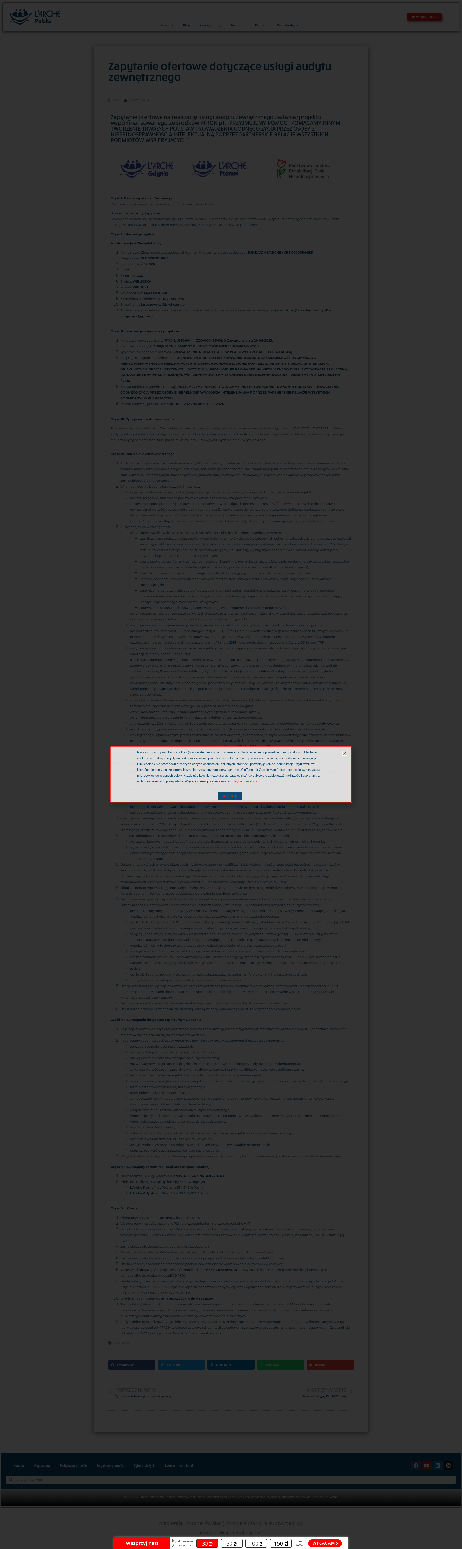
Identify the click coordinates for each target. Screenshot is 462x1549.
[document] (231, 774)
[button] (344, 753)
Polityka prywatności (245, 781)
